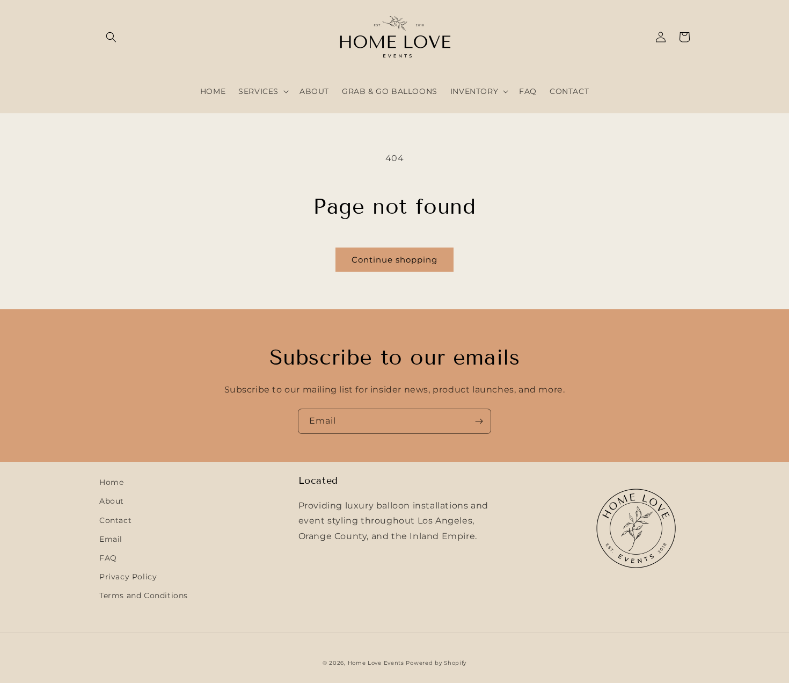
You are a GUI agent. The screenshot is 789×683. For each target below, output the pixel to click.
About (111, 501)
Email (110, 539)
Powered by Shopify (436, 662)
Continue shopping (394, 260)
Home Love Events (376, 662)
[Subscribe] (479, 421)
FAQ (108, 558)
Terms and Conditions (143, 595)
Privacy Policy (128, 577)
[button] (111, 37)
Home (111, 482)
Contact (115, 520)
